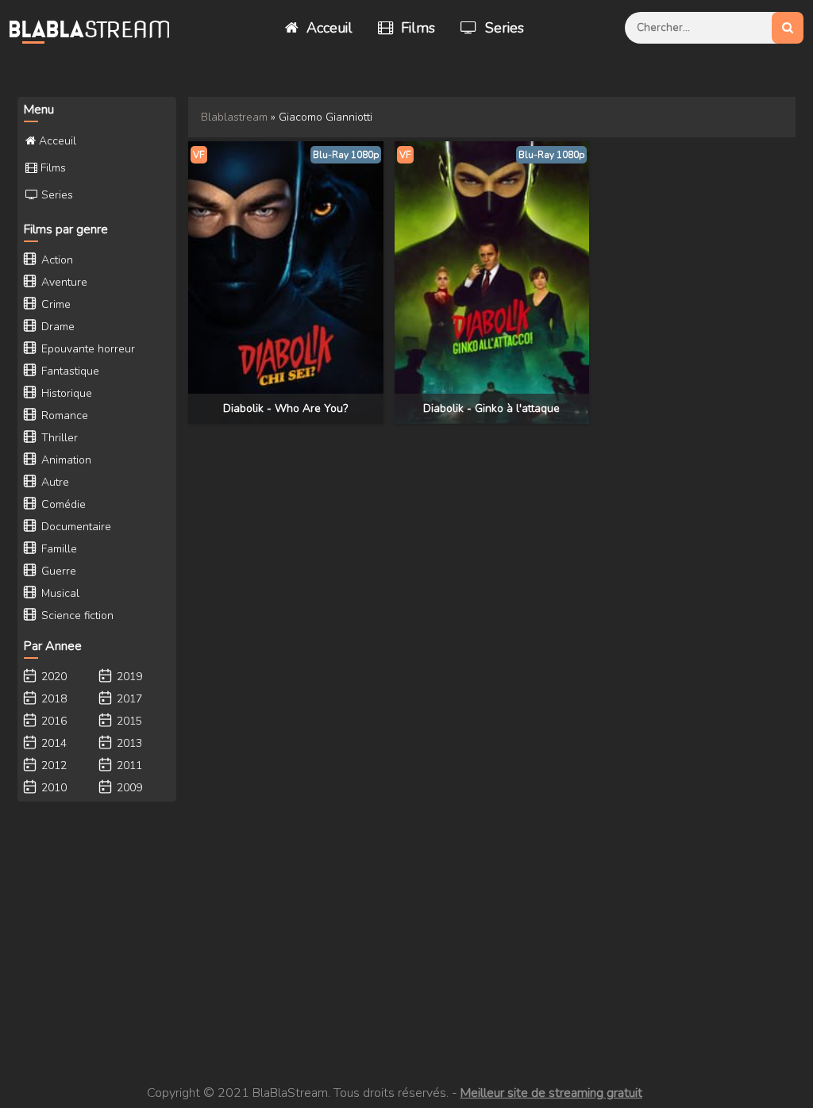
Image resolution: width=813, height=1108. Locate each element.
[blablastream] (97, 28)
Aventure (62, 282)
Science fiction (76, 615)
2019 (128, 676)
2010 (52, 787)
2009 (128, 787)
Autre (53, 482)
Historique (65, 393)
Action (55, 259)
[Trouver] (787, 28)
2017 (128, 698)
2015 (128, 721)
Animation (64, 459)
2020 (52, 676)
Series (502, 27)
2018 (52, 698)
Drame (56, 326)
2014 (52, 743)
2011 (128, 765)
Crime (54, 304)
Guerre (57, 571)
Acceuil (327, 27)
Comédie (62, 504)
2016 (52, 721)
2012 (52, 765)
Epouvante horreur (86, 348)
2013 (128, 743)
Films (416, 27)
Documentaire (74, 526)
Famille (57, 548)
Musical (58, 593)
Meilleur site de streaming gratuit (551, 1093)
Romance (63, 415)
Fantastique (68, 371)
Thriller (58, 437)
